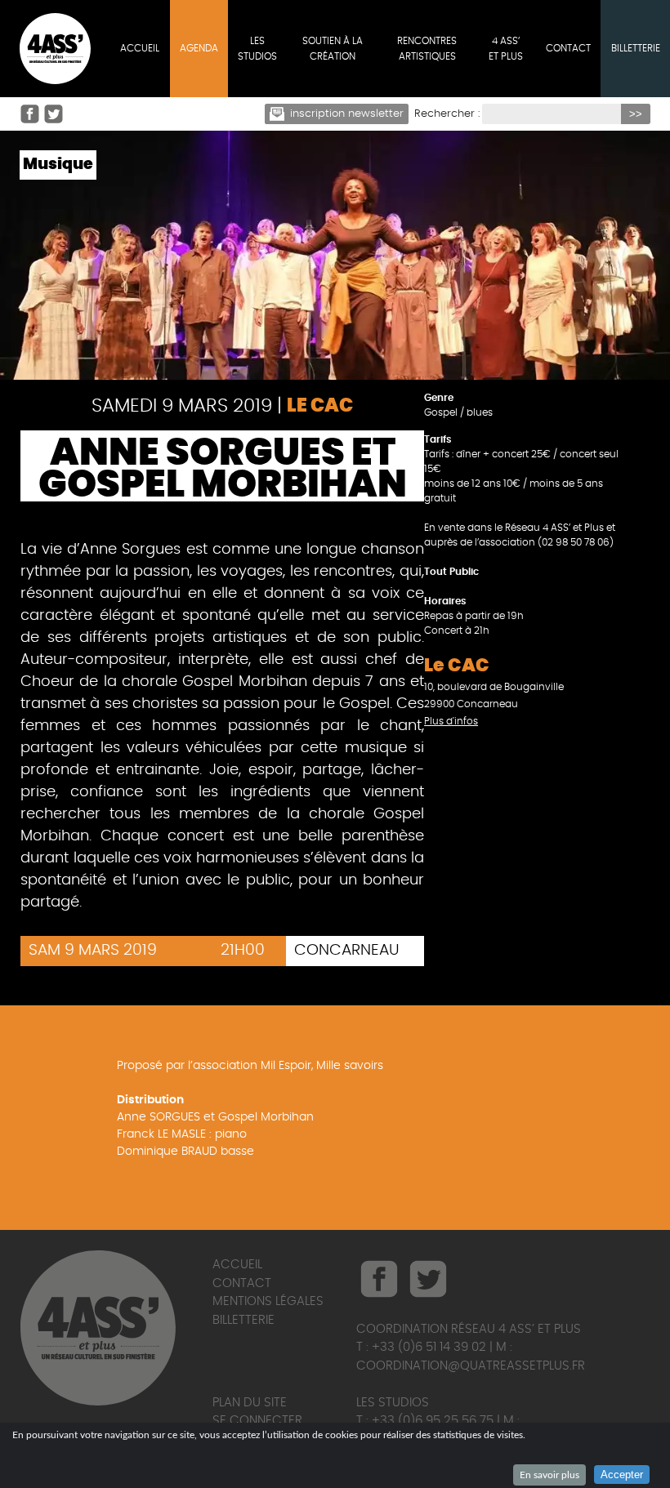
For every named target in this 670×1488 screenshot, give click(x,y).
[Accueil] (55, 48)
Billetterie (243, 1320)
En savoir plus (549, 1475)
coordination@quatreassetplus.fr (470, 1366)
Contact (241, 1283)
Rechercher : (447, 114)
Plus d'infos (451, 721)
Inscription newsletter (347, 114)
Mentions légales (268, 1301)
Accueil (237, 1265)
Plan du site (249, 1403)
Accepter (622, 1474)
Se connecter (257, 1420)
